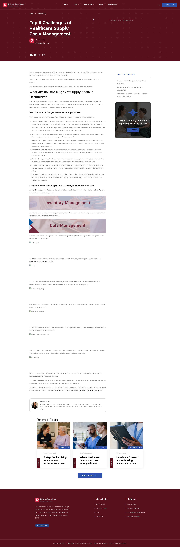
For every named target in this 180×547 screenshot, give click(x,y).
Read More (38, 463)
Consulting (121, 453)
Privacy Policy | (114, 543)
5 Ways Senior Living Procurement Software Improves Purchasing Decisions (55, 460)
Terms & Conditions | (101, 543)
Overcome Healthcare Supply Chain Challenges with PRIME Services (132, 95)
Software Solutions (133, 508)
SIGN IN (169, 5)
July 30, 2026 (64, 448)
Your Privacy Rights (42, 525)
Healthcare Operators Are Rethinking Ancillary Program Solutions (127, 460)
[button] (31, 55)
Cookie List (123, 543)
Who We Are (100, 504)
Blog (101, 5)
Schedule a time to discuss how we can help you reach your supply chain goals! (76, 390)
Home (66, 5)
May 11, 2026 (100, 448)
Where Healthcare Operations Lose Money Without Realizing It (89, 460)
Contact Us (112, 5)
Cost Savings (131, 504)
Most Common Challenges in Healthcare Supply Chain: (130, 88)
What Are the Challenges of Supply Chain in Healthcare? (131, 82)
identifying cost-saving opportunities (41, 262)
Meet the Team (101, 508)
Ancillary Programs (133, 516)
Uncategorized (50, 453)
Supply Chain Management (136, 512)
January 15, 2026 (135, 448)
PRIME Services (37, 190)
